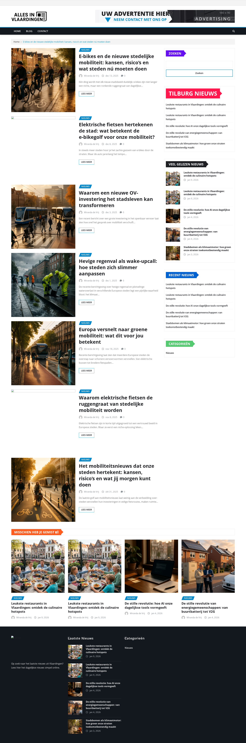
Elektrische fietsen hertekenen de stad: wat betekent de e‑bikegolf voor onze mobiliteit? (117, 130)
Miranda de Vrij (91, 75)
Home (17, 31)
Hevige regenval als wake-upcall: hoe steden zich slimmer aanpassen (118, 267)
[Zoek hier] (233, 31)
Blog (29, 31)
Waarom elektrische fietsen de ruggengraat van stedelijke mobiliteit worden (116, 403)
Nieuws (170, 353)
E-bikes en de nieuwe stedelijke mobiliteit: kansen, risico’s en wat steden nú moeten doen (66, 41)
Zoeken (175, 53)
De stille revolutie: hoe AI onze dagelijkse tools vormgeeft (197, 126)
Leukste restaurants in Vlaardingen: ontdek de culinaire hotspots (204, 174)
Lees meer (86, 93)
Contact (43, 31)
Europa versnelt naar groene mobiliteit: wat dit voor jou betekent (113, 335)
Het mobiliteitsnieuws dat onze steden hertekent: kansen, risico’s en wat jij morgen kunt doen (116, 475)
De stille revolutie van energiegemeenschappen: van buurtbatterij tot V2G (201, 231)
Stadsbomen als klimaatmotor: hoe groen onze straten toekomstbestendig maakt (207, 249)
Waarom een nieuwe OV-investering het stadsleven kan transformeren (116, 199)
